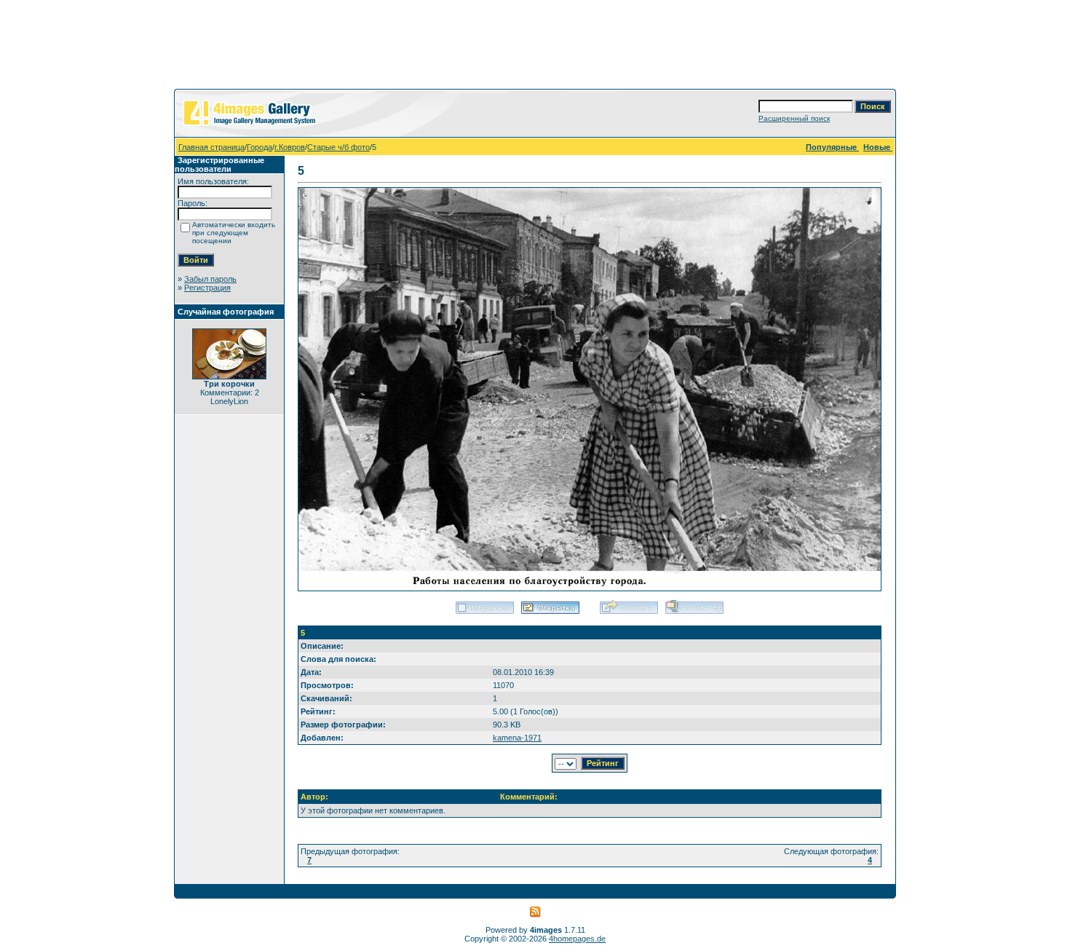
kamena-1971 (517, 737)
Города (259, 147)
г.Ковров (289, 147)
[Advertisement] (535, 47)
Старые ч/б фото (338, 147)
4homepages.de (577, 938)
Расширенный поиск (794, 118)
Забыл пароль (210, 279)
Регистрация (207, 287)
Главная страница (211, 147)
